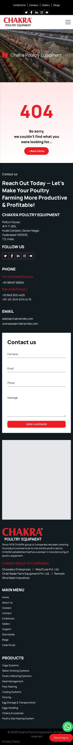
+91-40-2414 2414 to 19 (16, 299)
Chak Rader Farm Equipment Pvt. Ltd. (26, 574)
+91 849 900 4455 (13, 295)
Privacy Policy (11, 741)
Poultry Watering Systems (16, 676)
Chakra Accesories (12, 713)
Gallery (46, 5)
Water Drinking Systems (15, 670)
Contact (7, 613)
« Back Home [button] (36, 151)
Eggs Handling (10, 707)
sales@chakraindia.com (17, 319)
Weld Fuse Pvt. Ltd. (47, 569)
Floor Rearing (9, 686)
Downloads (8, 634)
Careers (33, 5)
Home (5, 597)
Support (6, 629)
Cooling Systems (11, 692)
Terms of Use (62, 741)
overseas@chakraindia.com (20, 324)
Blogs (57, 5)
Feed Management (12, 681)
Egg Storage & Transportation (19, 702)
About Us (7, 602)
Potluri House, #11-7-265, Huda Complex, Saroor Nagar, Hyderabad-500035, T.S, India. (21, 230)
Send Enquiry (61, 737)
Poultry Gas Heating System (18, 718)
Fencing (6, 697)
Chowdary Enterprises (16, 569)
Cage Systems (10, 665)
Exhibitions (19, 5)
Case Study (8, 645)
